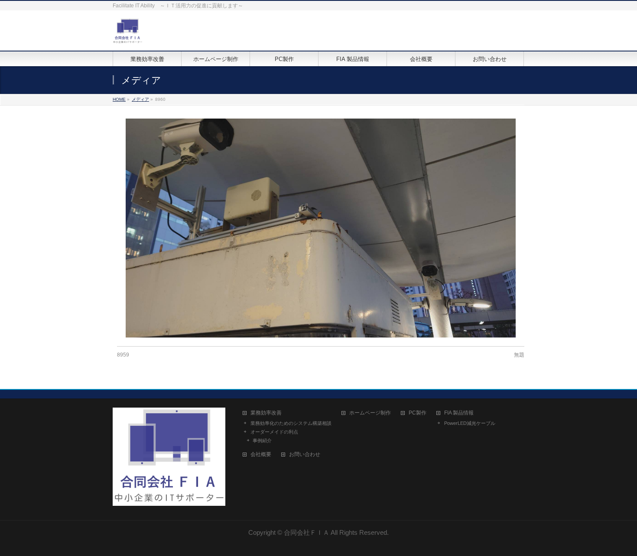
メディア (140, 99)
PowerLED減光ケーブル (469, 423)
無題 (519, 355)
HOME (119, 99)
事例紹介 (262, 440)
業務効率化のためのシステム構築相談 (291, 423)
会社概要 (260, 454)
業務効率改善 (266, 413)
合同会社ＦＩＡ (306, 532)
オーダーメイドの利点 (274, 431)
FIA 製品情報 (459, 413)
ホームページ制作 (370, 413)
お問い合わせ (304, 454)
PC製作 (417, 413)
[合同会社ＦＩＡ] (128, 34)
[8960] (321, 228)
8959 (123, 355)
